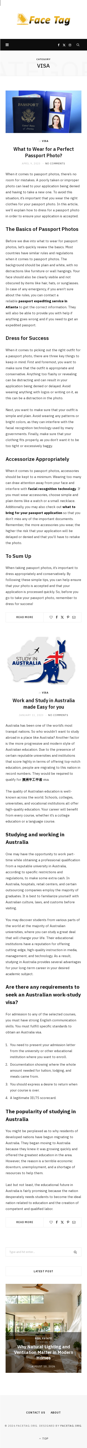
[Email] (73, 617)
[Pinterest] (68, 617)
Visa (45, 141)
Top (44, 1438)
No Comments (55, 163)
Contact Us (35, 1412)
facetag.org (70, 1425)
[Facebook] (57, 617)
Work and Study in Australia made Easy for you (43, 703)
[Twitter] (62, 617)
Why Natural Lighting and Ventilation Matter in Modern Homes (43, 1352)
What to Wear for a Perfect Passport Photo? (43, 152)
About (56, 1412)
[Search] (78, 44)
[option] (43, 1328)
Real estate (43, 1338)
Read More (24, 617)
